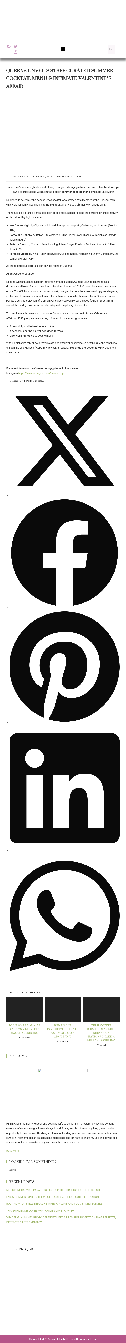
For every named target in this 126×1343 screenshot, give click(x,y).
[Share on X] (65, 495)
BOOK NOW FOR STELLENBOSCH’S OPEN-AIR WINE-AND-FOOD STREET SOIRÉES (54, 1203)
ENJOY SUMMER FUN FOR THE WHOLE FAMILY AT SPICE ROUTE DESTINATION (52, 1197)
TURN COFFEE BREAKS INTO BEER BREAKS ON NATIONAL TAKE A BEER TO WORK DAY (101, 1033)
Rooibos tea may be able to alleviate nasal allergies (25, 1029)
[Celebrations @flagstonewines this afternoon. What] (62, 1271)
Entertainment (65, 176)
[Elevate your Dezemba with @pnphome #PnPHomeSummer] (62, 1295)
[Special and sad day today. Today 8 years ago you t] (20, 1271)
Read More (12, 1150)
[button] (63, 49)
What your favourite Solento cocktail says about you (63, 1031)
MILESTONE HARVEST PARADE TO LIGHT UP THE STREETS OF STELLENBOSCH (53, 1190)
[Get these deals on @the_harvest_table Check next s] (105, 1271)
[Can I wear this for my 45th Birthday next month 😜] (20, 1295)
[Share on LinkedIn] (65, 850)
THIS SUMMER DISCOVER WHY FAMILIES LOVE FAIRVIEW (40, 1210)
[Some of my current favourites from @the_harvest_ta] (62, 1320)
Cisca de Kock (17, 176)
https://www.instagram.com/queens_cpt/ (42, 373)
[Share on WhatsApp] (65, 978)
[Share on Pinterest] (65, 722)
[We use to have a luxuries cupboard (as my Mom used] (105, 1295)
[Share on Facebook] (65, 607)
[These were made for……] (20, 1320)
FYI (79, 176)
